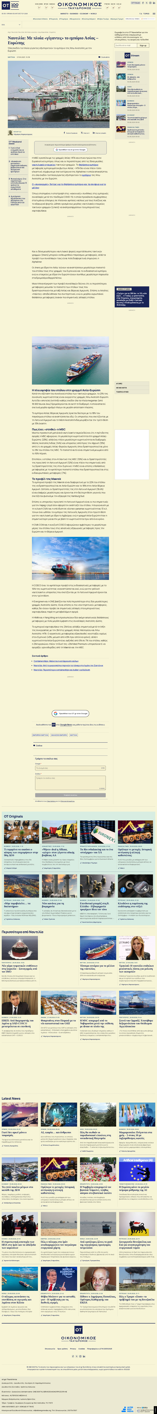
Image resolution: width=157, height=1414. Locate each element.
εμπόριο (86, 175)
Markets (64, 14)
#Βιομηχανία (74, 19)
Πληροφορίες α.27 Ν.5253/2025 (99, 1349)
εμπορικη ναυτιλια (40, 735)
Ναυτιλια (11, 57)
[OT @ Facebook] (143, 3)
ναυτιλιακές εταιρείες (44, 164)
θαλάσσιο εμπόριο (88, 164)
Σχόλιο (37, 774)
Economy (84, 14)
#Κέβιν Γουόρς (103, 19)
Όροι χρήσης (62, 1349)
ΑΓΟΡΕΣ (119, 383)
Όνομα (37, 764)
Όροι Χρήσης (51, 801)
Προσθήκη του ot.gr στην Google (72, 150)
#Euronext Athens (40, 19)
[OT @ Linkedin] (154, 3)
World (94, 14)
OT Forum (135, 3)
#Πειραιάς (53, 19)
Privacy (73, 1349)
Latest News (11, 1098)
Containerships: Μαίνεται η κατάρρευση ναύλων (56, 661)
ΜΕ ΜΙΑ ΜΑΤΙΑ (121, 388)
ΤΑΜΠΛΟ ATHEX (122, 392)
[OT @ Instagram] (150, 3)
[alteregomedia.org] (127, 1411)
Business (74, 14)
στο (64, 724)
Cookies (81, 1349)
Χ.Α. (3, 24)
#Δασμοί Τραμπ (116, 19)
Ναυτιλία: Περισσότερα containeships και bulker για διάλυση (62, 670)
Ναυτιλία (14, 32)
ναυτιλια (73, 735)
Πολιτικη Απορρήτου (68, 801)
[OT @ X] (146, 3)
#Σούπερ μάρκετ (89, 19)
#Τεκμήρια (63, 19)
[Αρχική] (10, 5)
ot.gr (9, 32)
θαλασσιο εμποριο (59, 735)
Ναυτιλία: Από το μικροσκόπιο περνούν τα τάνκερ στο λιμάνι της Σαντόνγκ (68, 665)
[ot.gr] (79, 8)
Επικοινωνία (50, 1349)
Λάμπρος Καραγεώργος (23, 134)
